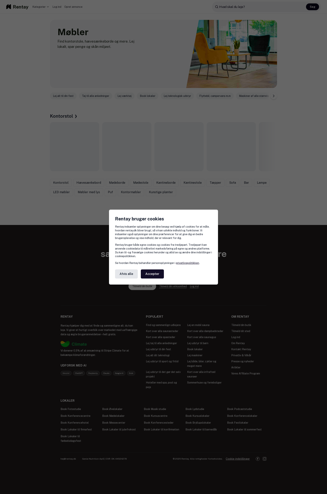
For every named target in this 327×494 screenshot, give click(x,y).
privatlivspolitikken (187, 263)
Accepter (152, 274)
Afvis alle (126, 274)
